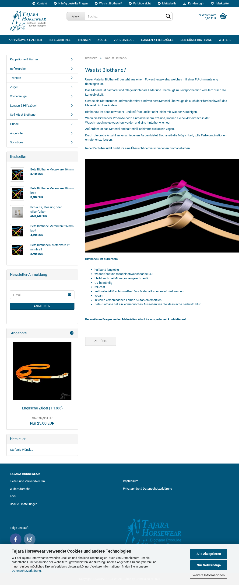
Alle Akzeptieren (209, 554)
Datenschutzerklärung (26, 570)
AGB (13, 496)
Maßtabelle (169, 3)
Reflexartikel (59, 40)
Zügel (102, 40)
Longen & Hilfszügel (157, 40)
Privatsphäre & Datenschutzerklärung (147, 488)
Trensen (84, 40)
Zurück (100, 341)
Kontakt (41, 3)
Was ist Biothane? (110, 3)
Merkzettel (222, 3)
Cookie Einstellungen (23, 504)
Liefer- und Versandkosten (27, 481)
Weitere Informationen (209, 575)
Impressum (130, 481)
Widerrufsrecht (20, 489)
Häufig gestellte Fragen (73, 3)
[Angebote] (72, 333)
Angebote (16, 133)
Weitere (225, 40)
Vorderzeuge (124, 40)
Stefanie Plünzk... (21, 449)
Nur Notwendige (209, 565)
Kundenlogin (195, 3)
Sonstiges (16, 142)
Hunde (14, 124)
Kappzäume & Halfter (25, 40)
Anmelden (42, 306)
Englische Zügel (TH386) (42, 408)
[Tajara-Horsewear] (35, 21)
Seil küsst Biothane (196, 40)
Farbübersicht (142, 3)
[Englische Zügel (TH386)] (42, 371)
